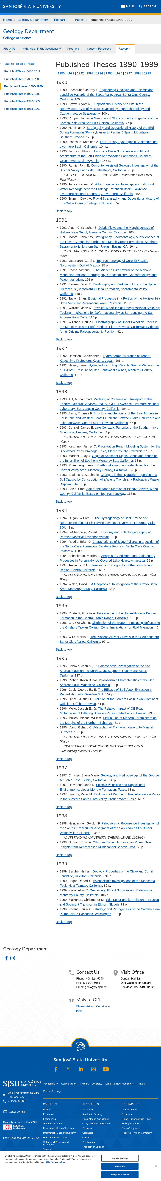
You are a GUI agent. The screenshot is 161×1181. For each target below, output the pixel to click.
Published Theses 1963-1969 (22, 109)
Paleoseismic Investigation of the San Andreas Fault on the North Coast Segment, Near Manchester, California (105, 670)
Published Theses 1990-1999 (23, 86)
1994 (99, 73)
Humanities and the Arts (56, 1137)
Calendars (87, 1133)
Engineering (49, 1119)
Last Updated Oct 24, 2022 (21, 1138)
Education (48, 1114)
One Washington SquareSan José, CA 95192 (23, 1095)
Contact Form (129, 1109)
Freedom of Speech (93, 1147)
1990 (61, 73)
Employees (88, 1142)
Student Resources (99, 49)
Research (60, 20)
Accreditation (68, 1083)
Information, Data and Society (59, 1133)
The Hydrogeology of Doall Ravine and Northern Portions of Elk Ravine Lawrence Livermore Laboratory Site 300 (107, 522)
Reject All (120, 1166)
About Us (9, 49)
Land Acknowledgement (119, 1083)
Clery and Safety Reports (96, 1123)
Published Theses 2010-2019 (22, 71)
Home (7, 20)
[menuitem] (10, 48)
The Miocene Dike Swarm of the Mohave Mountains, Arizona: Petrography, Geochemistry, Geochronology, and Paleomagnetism (108, 274)
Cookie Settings (52, 1091)
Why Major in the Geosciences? (42, 49)
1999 (147, 73)
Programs (73, 49)
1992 (80, 73)
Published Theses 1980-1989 (22, 94)
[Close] (156, 1165)
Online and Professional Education (56, 1144)
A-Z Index (87, 1109)
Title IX (84, 1083)
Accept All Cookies (120, 1174)
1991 (70, 73)
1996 (118, 73)
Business (48, 1109)
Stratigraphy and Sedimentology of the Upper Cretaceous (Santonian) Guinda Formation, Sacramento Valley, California (108, 289)
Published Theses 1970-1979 (22, 101)
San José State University (32, 6)
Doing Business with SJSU (136, 1119)
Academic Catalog (92, 1114)
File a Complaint (130, 1128)
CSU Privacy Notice (55, 1161)
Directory (127, 1114)
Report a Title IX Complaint (137, 1133)
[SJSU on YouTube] (106, 1069)
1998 (137, 73)
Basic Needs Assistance (95, 1119)
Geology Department (32, 20)
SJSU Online (17, 1112)
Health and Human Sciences (58, 1128)
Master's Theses (24, 64)
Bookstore (88, 1128)
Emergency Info (130, 1123)
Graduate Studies (52, 1123)
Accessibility (50, 1083)
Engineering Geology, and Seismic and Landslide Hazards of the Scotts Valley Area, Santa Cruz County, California (106, 94)
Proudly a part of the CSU (20, 1122)
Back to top (64, 211)
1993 (89, 73)
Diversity (97, 1083)
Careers (86, 1137)
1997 (128, 73)
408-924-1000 (17, 1101)
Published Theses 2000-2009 (22, 79)
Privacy (142, 1083)
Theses (78, 20)
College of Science (17, 38)
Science (47, 1149)
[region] (80, 1166)
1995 (109, 73)
